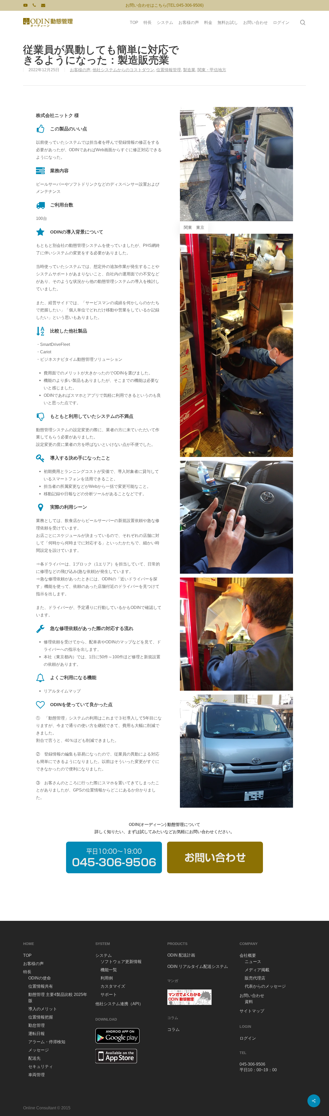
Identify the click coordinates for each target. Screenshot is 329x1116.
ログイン (248, 1038)
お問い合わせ (252, 995)
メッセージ (38, 1050)
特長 (27, 972)
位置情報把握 (40, 1017)
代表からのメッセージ (265, 986)
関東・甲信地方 (211, 70)
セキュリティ (40, 1066)
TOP (27, 955)
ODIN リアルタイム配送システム (197, 966)
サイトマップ (252, 1011)
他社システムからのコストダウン (123, 70)
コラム (173, 1029)
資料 (249, 1002)
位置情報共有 (40, 986)
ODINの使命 (39, 978)
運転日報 (36, 1033)
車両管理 (36, 1075)
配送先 (34, 1058)
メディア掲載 (257, 970)
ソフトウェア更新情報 (121, 961)
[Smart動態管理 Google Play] (117, 1046)
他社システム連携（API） (119, 1004)
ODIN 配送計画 (181, 955)
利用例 (106, 978)
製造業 (189, 70)
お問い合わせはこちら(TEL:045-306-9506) (164, 5)
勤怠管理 (36, 1025)
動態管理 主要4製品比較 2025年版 (57, 997)
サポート (108, 994)
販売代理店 (255, 978)
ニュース (253, 961)
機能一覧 (108, 970)
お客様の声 (80, 70)
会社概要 (248, 955)
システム (103, 955)
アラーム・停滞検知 (46, 1042)
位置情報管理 (168, 70)
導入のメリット (42, 1009)
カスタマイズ (112, 986)
